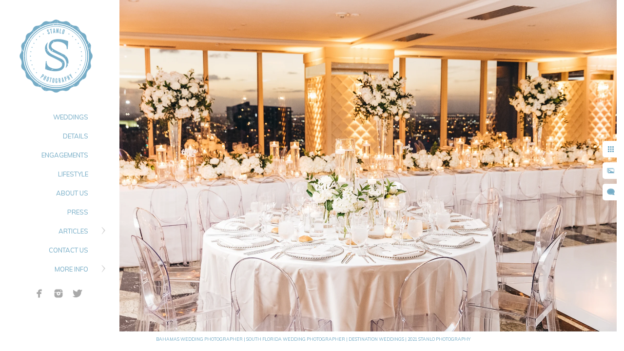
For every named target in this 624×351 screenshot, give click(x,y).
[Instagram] (58, 293)
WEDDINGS (70, 117)
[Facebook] (39, 293)
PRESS (77, 212)
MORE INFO (71, 269)
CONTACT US (68, 250)
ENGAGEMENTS (64, 155)
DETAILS (75, 136)
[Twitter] (77, 293)
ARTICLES (73, 231)
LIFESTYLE (73, 174)
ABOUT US (72, 193)
